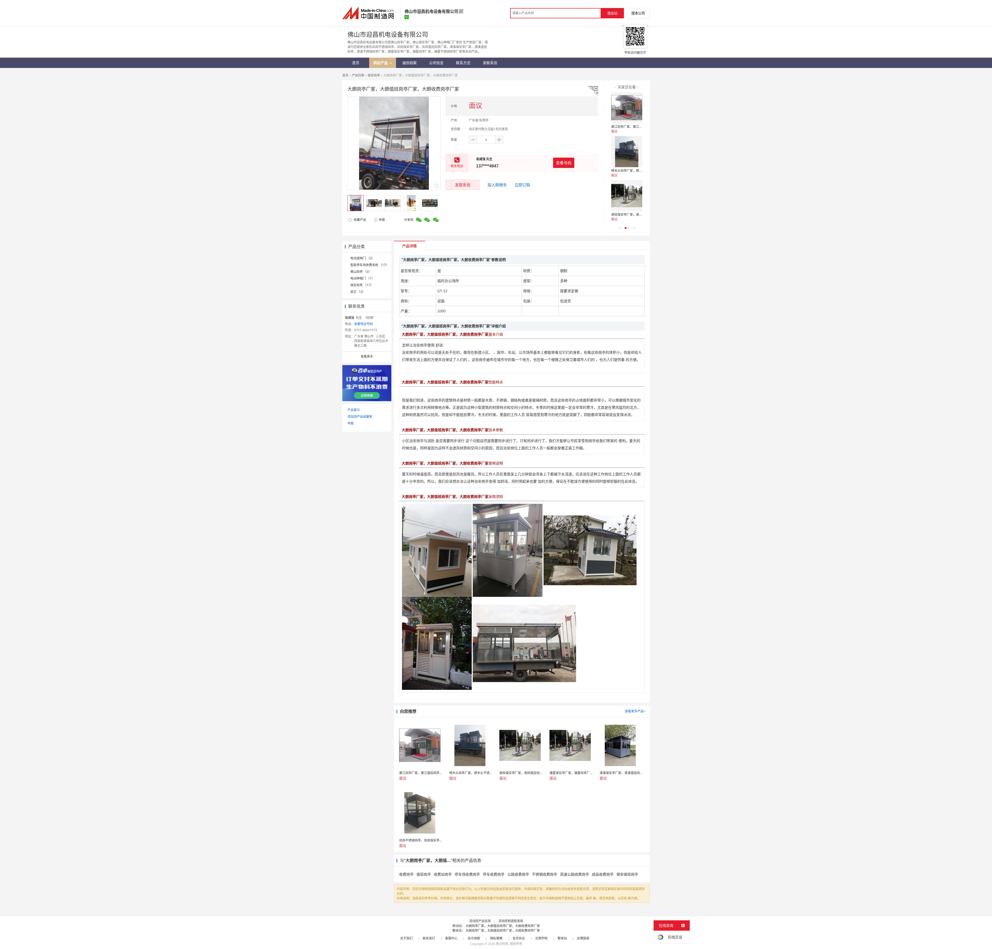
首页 (345, 75)
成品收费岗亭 (603, 874)
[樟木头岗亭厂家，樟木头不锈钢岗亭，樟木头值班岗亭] (626, 151)
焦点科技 (502, 944)
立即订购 (522, 184)
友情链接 (583, 938)
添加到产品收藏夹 (359, 416)
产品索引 (353, 410)
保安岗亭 (374, 75)
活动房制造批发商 (510, 921)
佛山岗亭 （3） (360, 271)
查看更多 (367, 356)
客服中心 (451, 938)
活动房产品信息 (480, 921)
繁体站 (562, 938)
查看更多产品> (635, 711)
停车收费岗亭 (494, 874)
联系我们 (429, 938)
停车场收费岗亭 (467, 874)
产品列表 (358, 75)
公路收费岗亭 (518, 874)
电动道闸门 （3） (362, 258)
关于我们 (406, 938)
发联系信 (462, 184)
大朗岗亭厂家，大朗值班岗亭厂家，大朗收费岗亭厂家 (503, 926)
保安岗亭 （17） (361, 285)
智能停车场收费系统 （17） (369, 265)
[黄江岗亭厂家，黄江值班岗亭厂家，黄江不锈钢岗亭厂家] (626, 107)
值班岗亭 (423, 874)
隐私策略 (496, 938)
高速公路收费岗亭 (574, 874)
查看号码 (563, 162)
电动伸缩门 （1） (362, 278)
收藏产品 (359, 220)
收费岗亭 (406, 874)
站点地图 (474, 938)
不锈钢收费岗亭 (544, 874)
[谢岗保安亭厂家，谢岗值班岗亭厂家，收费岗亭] (626, 195)
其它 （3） (357, 292)
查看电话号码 (363, 324)
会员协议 (519, 938)
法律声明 (541, 938)
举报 (382, 220)
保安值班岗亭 (627, 874)
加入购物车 (497, 184)
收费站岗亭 (443, 874)
